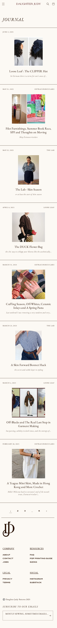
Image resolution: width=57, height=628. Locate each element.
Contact (8, 558)
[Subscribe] (50, 615)
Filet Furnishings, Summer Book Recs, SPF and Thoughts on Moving (28, 130)
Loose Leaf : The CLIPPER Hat (28, 71)
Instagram (36, 579)
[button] (3, 4)
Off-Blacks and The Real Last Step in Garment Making (28, 424)
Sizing (33, 562)
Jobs (5, 562)
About (6, 555)
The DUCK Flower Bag (28, 247)
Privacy (7, 579)
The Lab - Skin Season (28, 189)
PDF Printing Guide (41, 558)
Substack (36, 582)
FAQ (32, 555)
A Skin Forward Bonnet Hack (28, 365)
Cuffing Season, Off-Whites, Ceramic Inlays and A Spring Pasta (28, 306)
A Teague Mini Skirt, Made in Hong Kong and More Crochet (28, 485)
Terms (6, 582)
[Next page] (46, 511)
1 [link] (10, 511)
